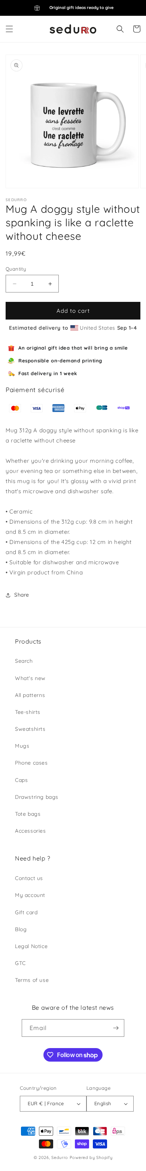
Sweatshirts (30, 729)
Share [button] (21, 594)
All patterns (30, 695)
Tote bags (27, 813)
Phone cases (31, 762)
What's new (30, 678)
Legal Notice (31, 946)
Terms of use (32, 980)
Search (24, 660)
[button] (9, 29)
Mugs (22, 745)
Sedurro (59, 1157)
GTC (20, 963)
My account (30, 895)
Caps (21, 780)
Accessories (30, 830)
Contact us (29, 878)
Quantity (16, 269)
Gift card (26, 912)
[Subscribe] (115, 1028)
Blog (21, 929)
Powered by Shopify (91, 1157)
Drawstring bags (36, 797)
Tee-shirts (27, 712)
